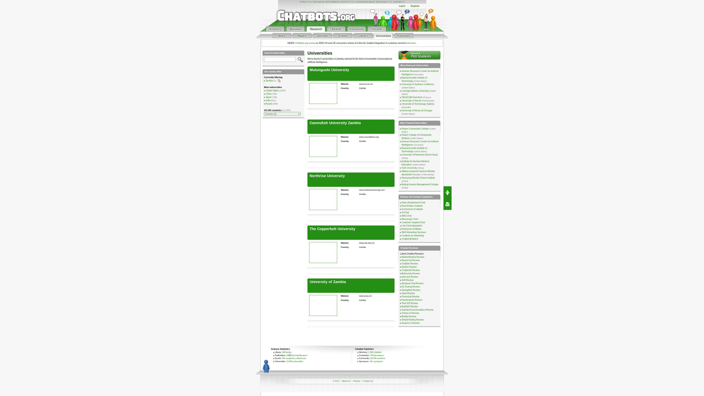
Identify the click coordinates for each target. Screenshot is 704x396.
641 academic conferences (294, 358)
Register (415, 6)
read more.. (411, 43)
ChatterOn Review (411, 270)
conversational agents (365, 2)
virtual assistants (332, 2)
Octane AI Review (410, 313)
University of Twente (411, 100)
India (267, 100)
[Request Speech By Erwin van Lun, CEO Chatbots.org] (447, 192)
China (268, 94)
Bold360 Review (410, 306)
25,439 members (377, 358)
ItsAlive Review (409, 267)
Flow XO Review (410, 303)
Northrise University (327, 176)
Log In (402, 6)
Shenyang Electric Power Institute (418, 178)
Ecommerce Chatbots (412, 209)
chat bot (343, 2)
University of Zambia (328, 282)
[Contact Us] (447, 204)
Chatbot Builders (410, 239)
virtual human (381, 2)
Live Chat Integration (412, 225)
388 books (287, 352)
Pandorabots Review (412, 300)
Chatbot (303, 2)
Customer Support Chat (413, 222)
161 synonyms (376, 361)
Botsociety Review (411, 273)
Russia (268, 103)
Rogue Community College (415, 128)
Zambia (269, 80)
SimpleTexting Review (413, 319)
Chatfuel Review (410, 263)
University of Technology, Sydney (418, 104)
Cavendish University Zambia (335, 123)
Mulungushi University (329, 70)
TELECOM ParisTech (412, 97)
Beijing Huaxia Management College (420, 184)
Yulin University (409, 168)
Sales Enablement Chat (413, 202)
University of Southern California (418, 84)
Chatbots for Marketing (413, 235)
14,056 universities (294, 361)
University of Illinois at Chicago (417, 110)
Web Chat (406, 215)
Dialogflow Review (411, 290)
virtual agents (318, 2)
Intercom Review (410, 277)
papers (304, 355)
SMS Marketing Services (414, 232)
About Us (346, 381)
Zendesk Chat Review (412, 283)
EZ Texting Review (411, 286)
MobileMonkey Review (413, 257)
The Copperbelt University (332, 229)
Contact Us (368, 381)
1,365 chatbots (375, 352)
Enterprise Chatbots (411, 229)
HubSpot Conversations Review (417, 310)
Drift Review (408, 280)
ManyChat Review (411, 260)
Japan (268, 97)
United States (272, 90)
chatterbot (397, 2)
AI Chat (405, 212)
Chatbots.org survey (305, 43)
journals (295, 355)
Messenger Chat (410, 219)
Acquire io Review (411, 323)
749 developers (377, 355)
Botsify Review (409, 316)
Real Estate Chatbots (412, 206)
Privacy (356, 381)
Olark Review (408, 293)
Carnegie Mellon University (415, 91)
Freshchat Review (410, 296)
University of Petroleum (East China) (420, 154)
